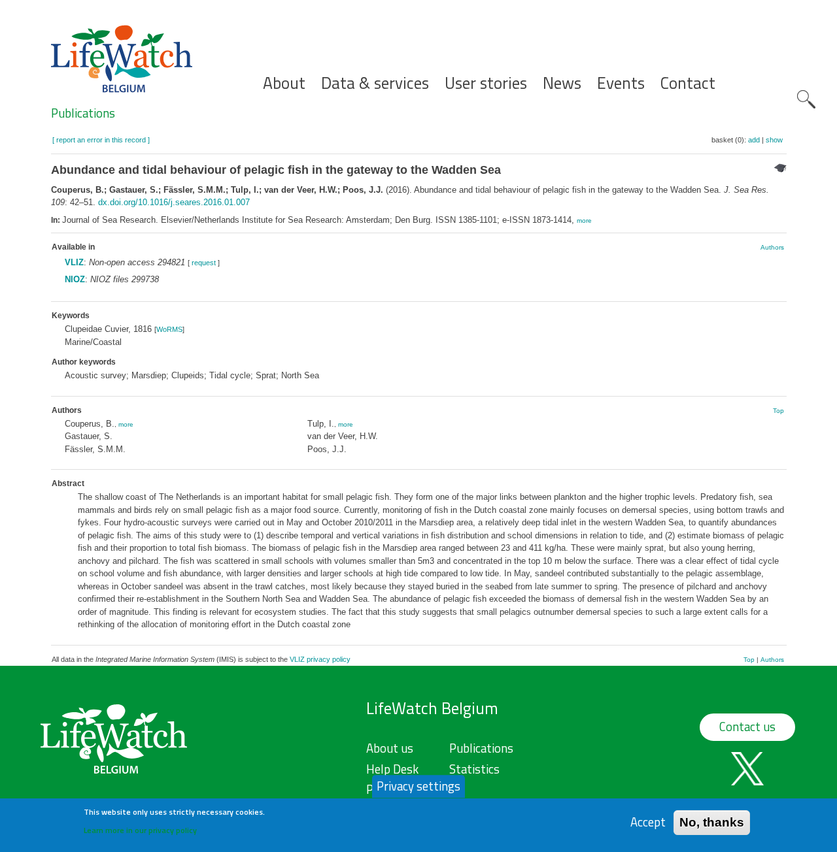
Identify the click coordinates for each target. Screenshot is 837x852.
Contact (687, 83)
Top (778, 410)
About (284, 83)
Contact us (747, 726)
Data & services (375, 83)
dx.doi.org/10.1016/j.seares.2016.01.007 (174, 202)
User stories (486, 83)
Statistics (474, 769)
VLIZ (74, 262)
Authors (772, 247)
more (584, 220)
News (562, 83)
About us (389, 748)
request (204, 263)
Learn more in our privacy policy (140, 829)
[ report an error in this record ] (101, 140)
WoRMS (169, 329)
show (774, 140)
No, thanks (711, 822)
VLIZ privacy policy (320, 659)
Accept (648, 822)
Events (621, 83)
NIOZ (75, 279)
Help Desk (392, 769)
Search (806, 99)
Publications (83, 113)
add (754, 140)
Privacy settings (418, 786)
